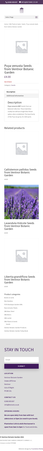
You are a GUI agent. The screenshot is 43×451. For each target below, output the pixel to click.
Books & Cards (9, 298)
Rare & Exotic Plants (10, 308)
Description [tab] (11, 92)
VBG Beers (7, 315)
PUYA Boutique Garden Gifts (13, 304)
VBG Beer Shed (9, 311)
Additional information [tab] (15, 96)
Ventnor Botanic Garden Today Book (16, 331)
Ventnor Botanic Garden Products (15, 328)
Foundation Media (37, 449)
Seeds (23, 24)
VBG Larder (8, 318)
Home (6, 24)
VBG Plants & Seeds (15, 24)
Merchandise (8, 301)
